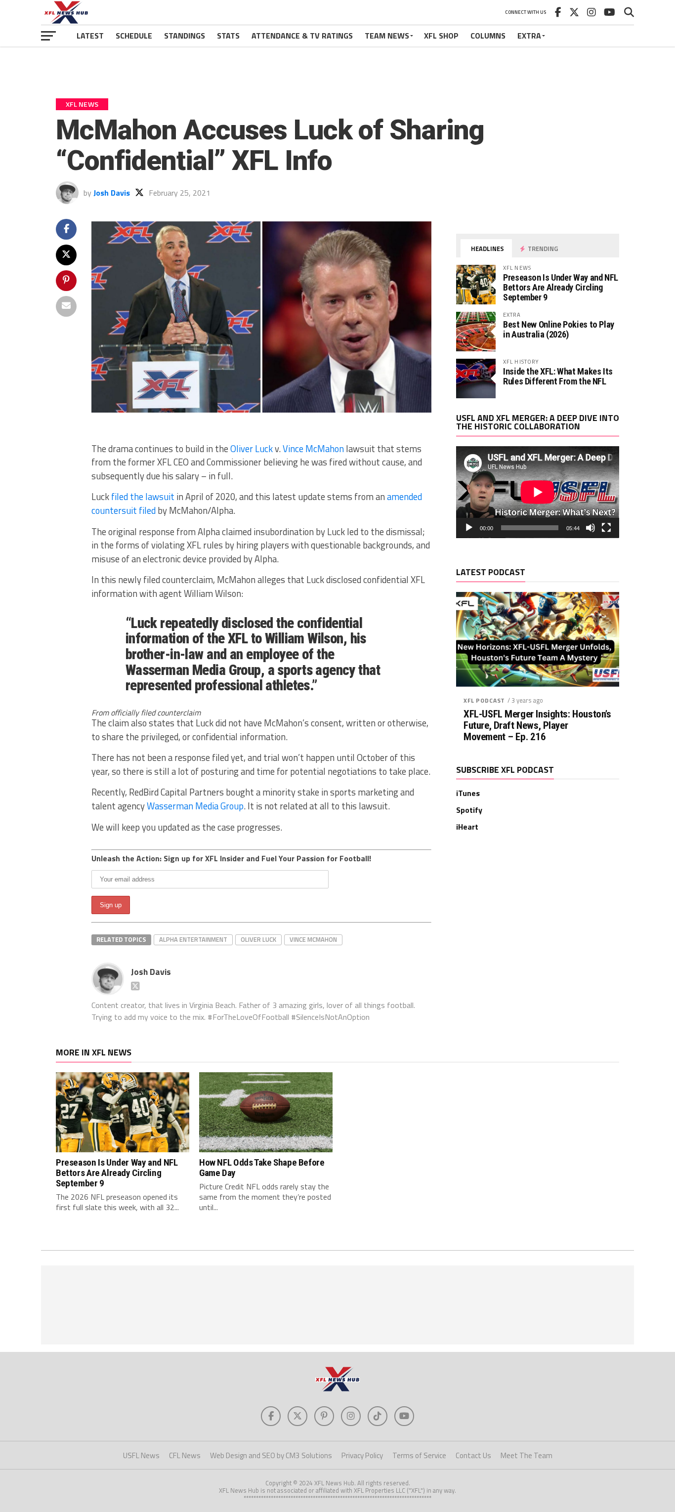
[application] (537, 492)
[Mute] (590, 528)
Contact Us (473, 1455)
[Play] (469, 528)
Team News (387, 36)
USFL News (141, 1455)
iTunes (468, 793)
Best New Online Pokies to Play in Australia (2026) (558, 329)
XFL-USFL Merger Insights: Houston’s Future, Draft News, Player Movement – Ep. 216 (537, 726)
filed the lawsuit (142, 497)
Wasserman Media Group (195, 806)
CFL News (185, 1455)
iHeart (467, 827)
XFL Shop (441, 36)
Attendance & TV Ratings (302, 36)
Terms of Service (419, 1455)
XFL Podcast (484, 700)
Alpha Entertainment (193, 939)
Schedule (134, 36)
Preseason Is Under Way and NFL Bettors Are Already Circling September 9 (560, 287)
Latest (90, 36)
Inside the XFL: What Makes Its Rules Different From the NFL (558, 376)
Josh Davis (111, 193)
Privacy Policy (362, 1455)
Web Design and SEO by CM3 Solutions (271, 1455)
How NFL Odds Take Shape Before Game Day (261, 1167)
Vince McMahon (313, 449)
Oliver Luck (251, 449)
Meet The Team (526, 1455)
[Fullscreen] (606, 528)
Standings (184, 36)
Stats (228, 36)
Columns (488, 36)
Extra (529, 36)
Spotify (469, 810)
